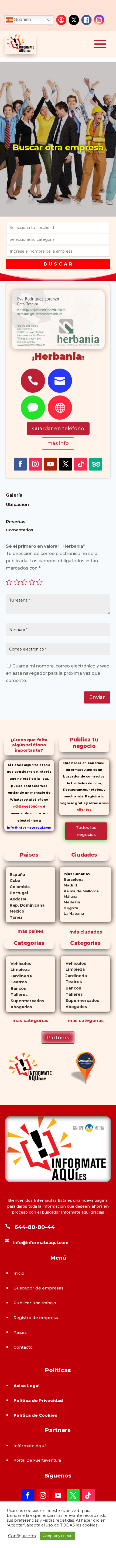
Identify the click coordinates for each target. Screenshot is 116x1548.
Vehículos (18, 964)
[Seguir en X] (65, 464)
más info (58, 443)
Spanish (22, 19)
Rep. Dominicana (25, 905)
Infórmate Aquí (29, 1445)
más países (30, 931)
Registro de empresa (35, 1317)
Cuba (13, 880)
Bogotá (69, 908)
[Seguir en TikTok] (80, 464)
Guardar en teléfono (58, 429)
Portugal (17, 892)
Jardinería (19, 976)
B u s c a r (58, 264)
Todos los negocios (86, 831)
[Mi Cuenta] (61, 20)
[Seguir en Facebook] (20, 464)
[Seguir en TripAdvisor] (95, 464)
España (15, 874)
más (17, 1020)
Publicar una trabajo (34, 1302)
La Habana (72, 913)
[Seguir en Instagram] (35, 464)
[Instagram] (99, 20)
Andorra (16, 899)
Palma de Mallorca (79, 891)
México (15, 911)
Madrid (68, 885)
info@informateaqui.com (29, 827)
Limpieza (18, 970)
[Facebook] (86, 20)
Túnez (14, 917)
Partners (58, 1038)
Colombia (18, 886)
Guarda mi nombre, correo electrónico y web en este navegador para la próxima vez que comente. (58, 673)
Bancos (16, 988)
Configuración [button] (22, 1535)
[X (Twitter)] (74, 20)
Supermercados (25, 1001)
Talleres (17, 994)
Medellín (70, 902)
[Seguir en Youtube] (50, 464)
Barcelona (71, 879)
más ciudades (85, 932)
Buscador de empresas (38, 1288)
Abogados (19, 1007)
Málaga (68, 896)
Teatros (16, 982)
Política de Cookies (35, 1415)
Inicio (18, 1273)
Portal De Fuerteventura (37, 1460)
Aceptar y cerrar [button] (57, 1535)
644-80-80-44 (35, 1227)
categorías (35, 1020)
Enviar (97, 697)
